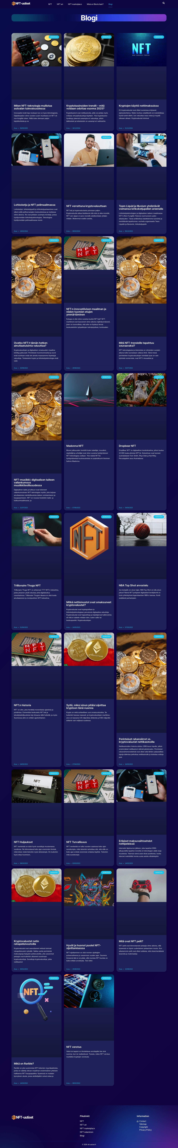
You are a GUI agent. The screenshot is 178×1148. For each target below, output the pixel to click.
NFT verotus (73, 1046)
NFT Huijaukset (23, 842)
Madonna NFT (75, 445)
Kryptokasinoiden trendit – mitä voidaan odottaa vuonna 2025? (85, 107)
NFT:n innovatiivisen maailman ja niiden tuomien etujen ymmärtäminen (86, 311)
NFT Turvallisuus (76, 842)
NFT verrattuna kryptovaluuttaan (86, 206)
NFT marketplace (75, 4)
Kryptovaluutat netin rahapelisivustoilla (26, 942)
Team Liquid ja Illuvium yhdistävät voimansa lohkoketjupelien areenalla (141, 207)
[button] (163, 3)
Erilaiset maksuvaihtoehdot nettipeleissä (135, 842)
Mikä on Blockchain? (95, 4)
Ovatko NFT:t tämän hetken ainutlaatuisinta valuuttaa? (30, 344)
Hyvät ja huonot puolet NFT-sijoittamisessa (83, 947)
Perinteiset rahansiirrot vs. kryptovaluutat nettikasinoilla (137, 740)
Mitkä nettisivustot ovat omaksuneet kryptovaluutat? (88, 603)
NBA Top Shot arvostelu (133, 585)
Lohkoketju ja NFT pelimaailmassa (34, 204)
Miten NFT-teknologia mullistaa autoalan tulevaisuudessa (33, 107)
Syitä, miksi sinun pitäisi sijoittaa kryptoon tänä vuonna (86, 706)
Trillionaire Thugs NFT (27, 585)
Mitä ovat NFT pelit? (131, 941)
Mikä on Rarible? (24, 1063)
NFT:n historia (22, 705)
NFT (50, 4)
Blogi (110, 4)
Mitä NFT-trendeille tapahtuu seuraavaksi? (136, 344)
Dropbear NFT (127, 445)
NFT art (60, 4)
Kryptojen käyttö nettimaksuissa (139, 105)
